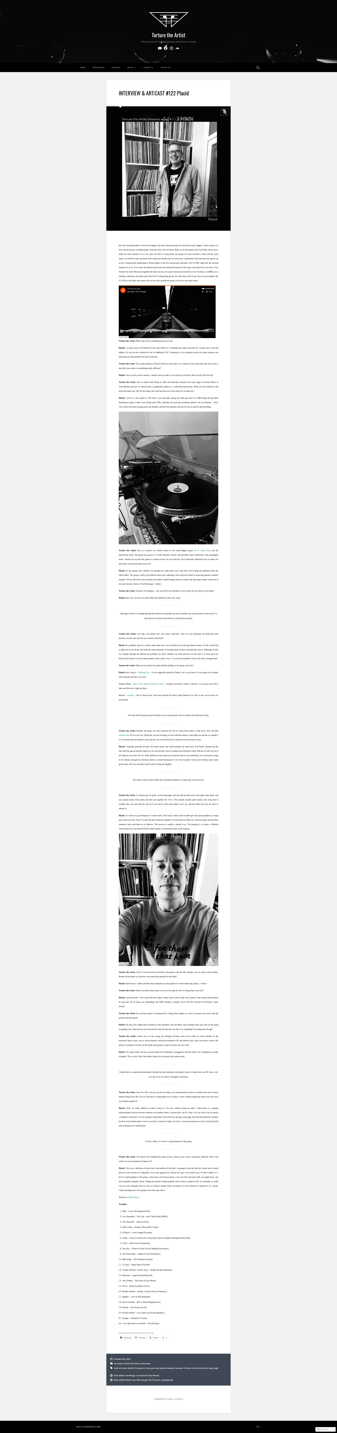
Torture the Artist (168, 35)
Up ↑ (259, 1427)
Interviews (99, 67)
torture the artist (199, 1368)
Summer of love (182, 1368)
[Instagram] (171, 47)
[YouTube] (160, 47)
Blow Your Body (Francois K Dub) (148, 684)
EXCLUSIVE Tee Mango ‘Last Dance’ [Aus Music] (136, 1375)
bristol (131, 1368)
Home (83, 67)
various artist (124, 735)
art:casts (118, 1363)
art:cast (123, 1368)
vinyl (211, 1368)
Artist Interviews (132, 1363)
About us (165, 67)
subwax (170, 1368)
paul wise (154, 1368)
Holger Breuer (133, 1197)
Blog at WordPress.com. (88, 1427)
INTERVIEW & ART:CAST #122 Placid (154, 93)
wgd (216, 1368)
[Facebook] (165, 47)
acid (116, 1368)
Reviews (116, 67)
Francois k (140, 1368)
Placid (142, 254)
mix (147, 1368)
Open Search (258, 67)
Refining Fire (143, 672)
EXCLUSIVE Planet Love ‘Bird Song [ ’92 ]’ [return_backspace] (143, 1380)
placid (163, 1368)
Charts (147, 67)
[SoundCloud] (177, 47)
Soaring (130, 695)
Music (130, 67)
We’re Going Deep (202, 550)
